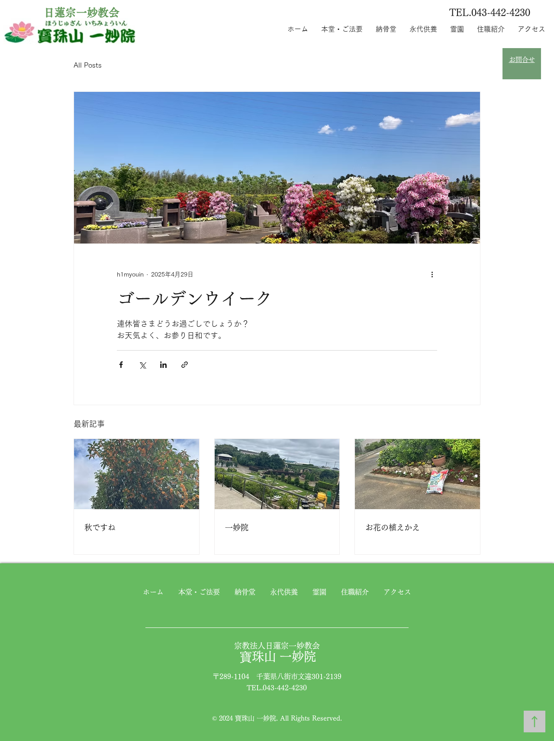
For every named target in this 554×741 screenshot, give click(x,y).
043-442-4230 (500, 12)
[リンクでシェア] (184, 365)
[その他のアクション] (432, 275)
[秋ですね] (136, 474)
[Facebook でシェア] (121, 365)
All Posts (88, 65)
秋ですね (100, 527)
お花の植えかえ (392, 527)
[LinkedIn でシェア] (163, 365)
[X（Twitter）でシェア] (142, 365)
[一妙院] (277, 474)
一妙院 (236, 527)
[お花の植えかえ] (417, 474)
